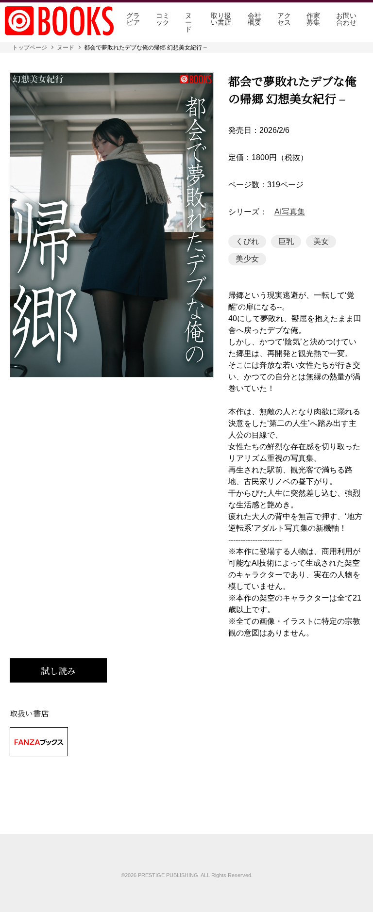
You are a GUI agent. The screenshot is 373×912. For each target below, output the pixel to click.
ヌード (188, 22)
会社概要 (254, 19)
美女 (321, 241)
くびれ (247, 241)
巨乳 (286, 241)
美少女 (247, 259)
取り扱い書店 (221, 19)
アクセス (284, 19)
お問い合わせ (346, 19)
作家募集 (313, 19)
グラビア (133, 19)
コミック (163, 19)
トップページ (29, 47)
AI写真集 (289, 212)
